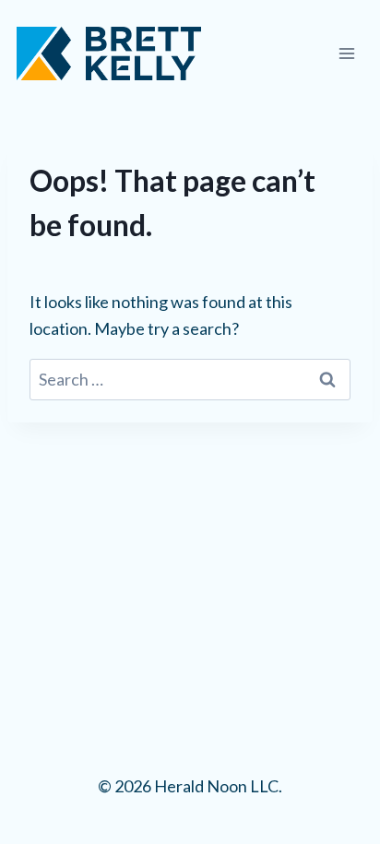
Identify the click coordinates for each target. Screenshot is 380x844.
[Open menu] (346, 53)
